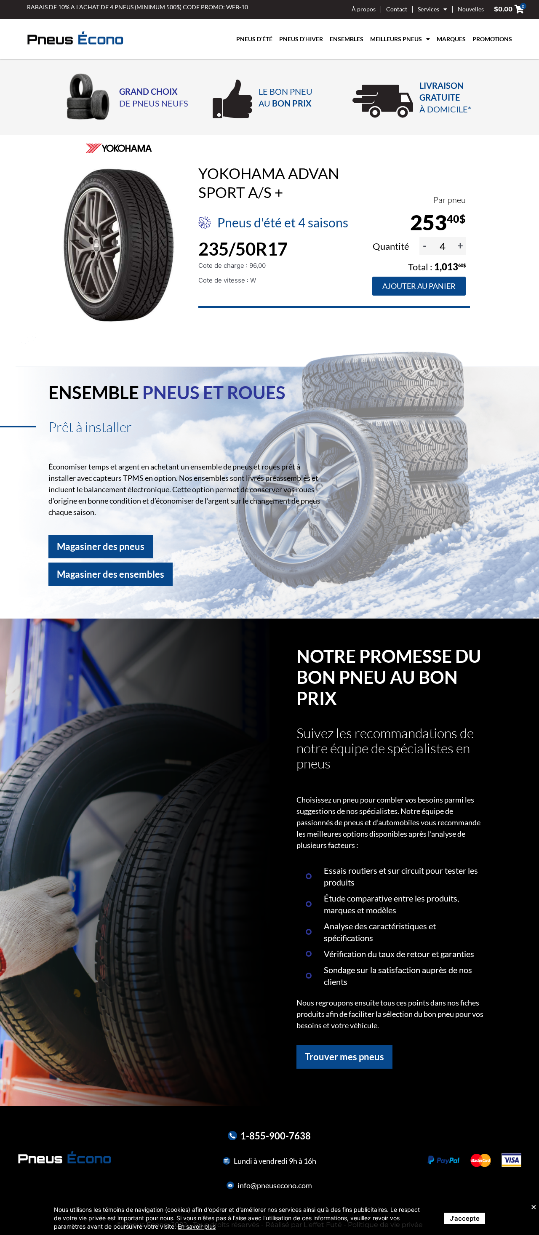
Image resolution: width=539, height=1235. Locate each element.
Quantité (392, 246)
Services (428, 9)
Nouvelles (471, 9)
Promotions (492, 39)
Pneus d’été (254, 39)
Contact (396, 9)
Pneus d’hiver (301, 39)
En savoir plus (197, 1226)
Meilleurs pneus (396, 39)
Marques (451, 39)
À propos (364, 9)
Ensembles (346, 39)
